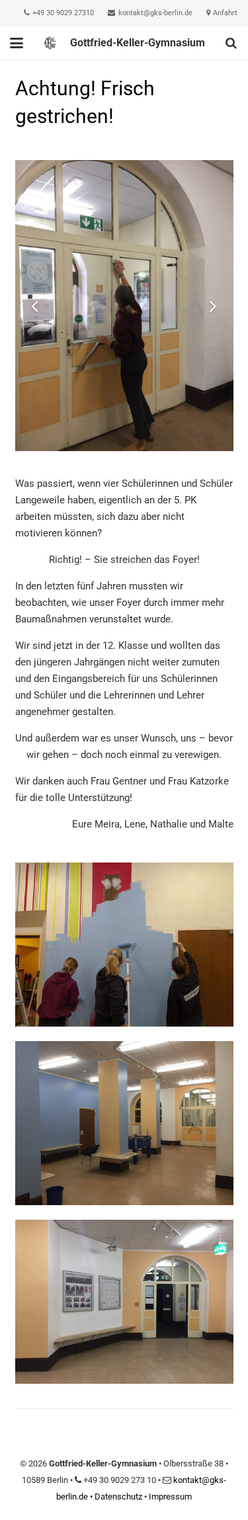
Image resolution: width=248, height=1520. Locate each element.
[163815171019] (124, 1302)
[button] (16, 43)
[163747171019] (124, 945)
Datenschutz (118, 1496)
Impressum (170, 1496)
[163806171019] (124, 1123)
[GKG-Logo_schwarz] (50, 43)
